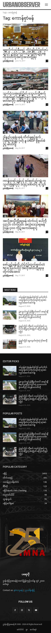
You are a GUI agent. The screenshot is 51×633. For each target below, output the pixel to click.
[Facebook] (15, 610)
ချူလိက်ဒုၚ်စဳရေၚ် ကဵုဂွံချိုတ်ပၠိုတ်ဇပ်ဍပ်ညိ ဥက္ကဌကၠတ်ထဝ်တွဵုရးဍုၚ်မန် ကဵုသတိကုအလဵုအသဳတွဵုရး (25, 53)
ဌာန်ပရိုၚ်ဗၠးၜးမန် (8, 61)
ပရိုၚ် (5, 45)
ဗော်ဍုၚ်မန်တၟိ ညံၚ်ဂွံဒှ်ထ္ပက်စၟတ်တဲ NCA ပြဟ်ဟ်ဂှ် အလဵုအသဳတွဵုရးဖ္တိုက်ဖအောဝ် (24, 268)
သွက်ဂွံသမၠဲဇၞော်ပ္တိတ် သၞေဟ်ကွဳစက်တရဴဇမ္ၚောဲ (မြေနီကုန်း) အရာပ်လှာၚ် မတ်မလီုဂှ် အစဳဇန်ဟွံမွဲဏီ (24, 97)
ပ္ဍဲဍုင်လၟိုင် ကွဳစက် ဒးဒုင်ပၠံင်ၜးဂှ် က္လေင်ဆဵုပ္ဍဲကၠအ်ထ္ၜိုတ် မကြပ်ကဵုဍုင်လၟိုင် (33, 329)
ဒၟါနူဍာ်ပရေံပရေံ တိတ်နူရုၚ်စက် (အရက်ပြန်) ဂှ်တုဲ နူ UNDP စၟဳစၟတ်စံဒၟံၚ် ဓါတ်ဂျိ (24, 140)
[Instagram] (22, 610)
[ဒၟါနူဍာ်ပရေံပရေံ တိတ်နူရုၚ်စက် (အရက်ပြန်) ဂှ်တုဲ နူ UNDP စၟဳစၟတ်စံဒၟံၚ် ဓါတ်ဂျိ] (25, 122)
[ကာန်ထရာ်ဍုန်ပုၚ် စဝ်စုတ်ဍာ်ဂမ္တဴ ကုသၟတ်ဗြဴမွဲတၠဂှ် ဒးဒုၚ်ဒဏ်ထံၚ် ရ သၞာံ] (25, 166)
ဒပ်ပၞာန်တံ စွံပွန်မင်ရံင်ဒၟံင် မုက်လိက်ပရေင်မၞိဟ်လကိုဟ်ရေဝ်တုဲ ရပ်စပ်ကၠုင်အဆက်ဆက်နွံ (33, 300)
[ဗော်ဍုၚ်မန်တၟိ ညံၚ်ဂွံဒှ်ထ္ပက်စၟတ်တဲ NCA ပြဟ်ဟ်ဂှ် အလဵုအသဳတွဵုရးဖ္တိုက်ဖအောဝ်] (25, 249)
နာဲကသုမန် (18, 590)
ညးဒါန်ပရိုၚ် (30, 590)
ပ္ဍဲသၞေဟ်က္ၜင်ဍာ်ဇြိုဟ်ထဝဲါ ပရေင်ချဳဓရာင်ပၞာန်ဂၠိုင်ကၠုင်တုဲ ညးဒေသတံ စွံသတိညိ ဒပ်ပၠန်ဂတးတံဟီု (33, 314)
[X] (29, 610)
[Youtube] (36, 610)
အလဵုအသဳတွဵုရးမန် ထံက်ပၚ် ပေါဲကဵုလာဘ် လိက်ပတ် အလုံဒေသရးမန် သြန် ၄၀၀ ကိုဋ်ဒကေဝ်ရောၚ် (25, 224)
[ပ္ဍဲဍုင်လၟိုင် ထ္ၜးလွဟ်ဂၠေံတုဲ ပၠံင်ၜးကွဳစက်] (9, 344)
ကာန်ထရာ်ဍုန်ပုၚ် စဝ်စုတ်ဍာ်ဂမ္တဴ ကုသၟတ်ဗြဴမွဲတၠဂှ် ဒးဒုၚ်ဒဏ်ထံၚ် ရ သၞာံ (24, 182)
